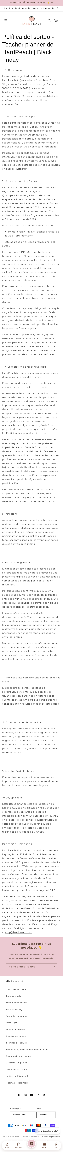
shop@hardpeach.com (18, 932)
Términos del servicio (17, 1043)
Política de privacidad (51, 1137)
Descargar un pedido (16, 1063)
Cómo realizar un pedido (18, 1056)
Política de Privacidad (17, 1076)
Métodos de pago (14, 1009)
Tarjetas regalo (13, 996)
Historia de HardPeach (17, 1083)
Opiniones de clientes (17, 989)
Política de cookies (15, 1029)
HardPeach (14, 1137)
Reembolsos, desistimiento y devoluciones (27, 1049)
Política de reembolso (30, 1137)
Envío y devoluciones (16, 1002)
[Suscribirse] (54, 966)
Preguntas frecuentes (17, 1016)
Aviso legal (11, 1023)
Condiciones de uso (16, 1036)
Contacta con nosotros (17, 1069)
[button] (6, 20)
